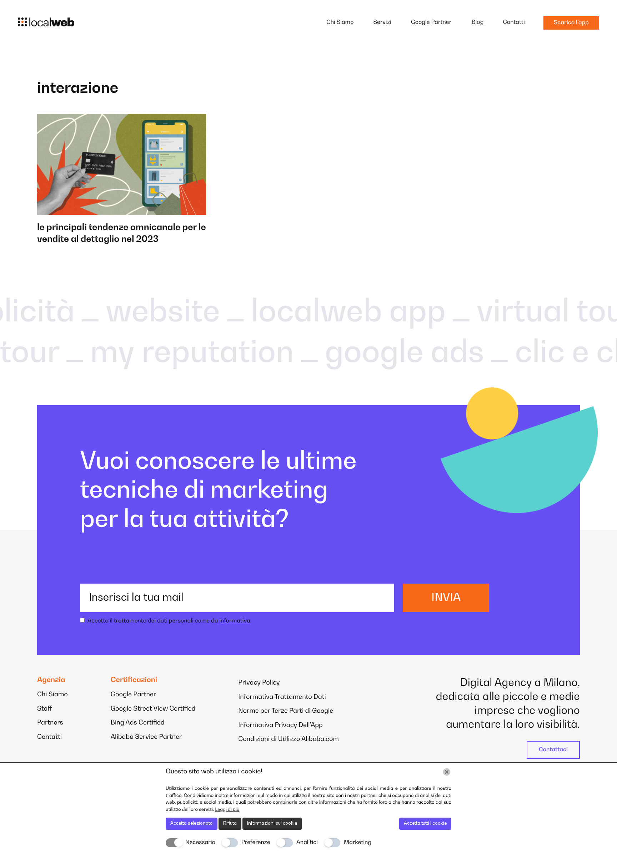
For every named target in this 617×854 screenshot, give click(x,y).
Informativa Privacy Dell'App (280, 725)
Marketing (357, 842)
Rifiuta (230, 823)
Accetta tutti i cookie (425, 823)
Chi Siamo (339, 22)
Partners (50, 723)
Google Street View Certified (153, 709)
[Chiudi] (446, 772)
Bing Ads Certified (138, 723)
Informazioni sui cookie (272, 823)
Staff (44, 709)
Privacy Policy (259, 683)
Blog (478, 22)
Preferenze (255, 842)
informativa (234, 621)
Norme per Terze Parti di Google (285, 711)
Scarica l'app (571, 23)
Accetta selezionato (191, 823)
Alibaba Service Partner (146, 737)
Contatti (514, 22)
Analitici (307, 842)
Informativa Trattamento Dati (282, 697)
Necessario (200, 842)
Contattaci (553, 750)
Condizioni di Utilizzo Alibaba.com (288, 739)
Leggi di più (227, 809)
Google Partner (431, 22)
